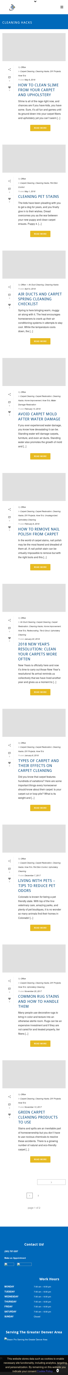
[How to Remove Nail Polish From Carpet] (34, 487)
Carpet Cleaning (27, 71)
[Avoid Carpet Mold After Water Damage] (34, 372)
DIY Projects (55, 71)
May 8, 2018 (30, 79)
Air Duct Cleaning (36, 284)
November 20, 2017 (33, 991)
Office (23, 67)
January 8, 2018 (32, 755)
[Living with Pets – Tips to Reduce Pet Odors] (34, 839)
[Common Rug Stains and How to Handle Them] (34, 958)
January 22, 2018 (32, 639)
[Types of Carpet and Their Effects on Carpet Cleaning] (34, 723)
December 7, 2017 (33, 875)
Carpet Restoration (43, 396)
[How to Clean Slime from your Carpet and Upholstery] (34, 47)
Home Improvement (33, 400)
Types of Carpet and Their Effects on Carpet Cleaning (38, 766)
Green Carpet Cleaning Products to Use (38, 1117)
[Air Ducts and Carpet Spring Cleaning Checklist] (34, 265)
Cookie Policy (45, 1371)
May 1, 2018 (30, 191)
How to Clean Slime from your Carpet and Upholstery (38, 90)
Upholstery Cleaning (27, 519)
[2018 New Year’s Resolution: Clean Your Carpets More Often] (34, 598)
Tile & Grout (45, 630)
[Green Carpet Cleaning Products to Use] (34, 1074)
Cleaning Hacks (42, 71)
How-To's (22, 75)
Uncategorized (51, 515)
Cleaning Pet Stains (38, 196)
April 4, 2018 (30, 288)
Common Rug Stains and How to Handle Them (38, 1001)
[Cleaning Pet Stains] (34, 159)
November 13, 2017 (33, 1107)
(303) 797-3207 (11, 1251)
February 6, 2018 (32, 523)
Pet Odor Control (40, 867)
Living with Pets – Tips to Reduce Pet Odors (37, 885)
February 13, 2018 (32, 408)
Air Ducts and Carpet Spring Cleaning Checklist (40, 299)
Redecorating (33, 630)
